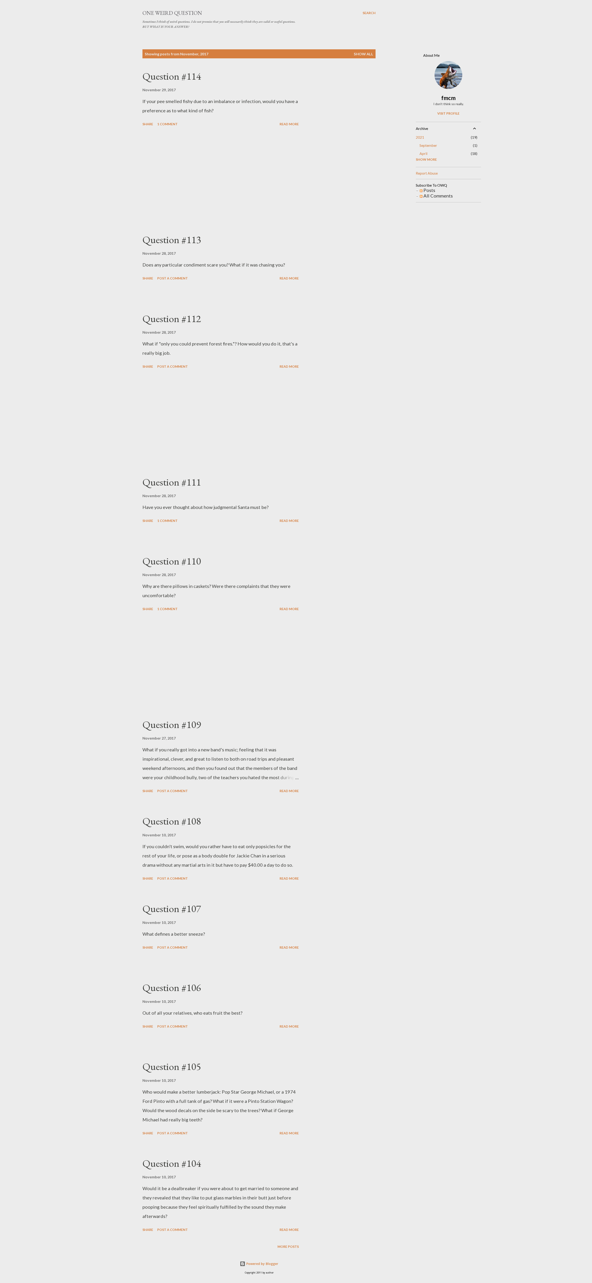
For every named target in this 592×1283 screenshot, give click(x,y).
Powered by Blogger (261, 1263)
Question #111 (171, 482)
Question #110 (171, 561)
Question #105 (171, 1066)
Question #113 (171, 239)
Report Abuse (427, 173)
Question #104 (171, 1163)
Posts (428, 190)
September (428, 145)
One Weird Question (172, 12)
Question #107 (171, 908)
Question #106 (171, 987)
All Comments (437, 195)
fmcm (448, 97)
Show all (363, 54)
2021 (420, 137)
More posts (288, 1246)
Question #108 (171, 821)
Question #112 (171, 318)
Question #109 (171, 724)
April (423, 153)
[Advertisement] (220, 180)
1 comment (167, 124)
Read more (289, 124)
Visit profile (448, 113)
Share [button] (147, 124)
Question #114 (171, 76)
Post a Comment (172, 278)
